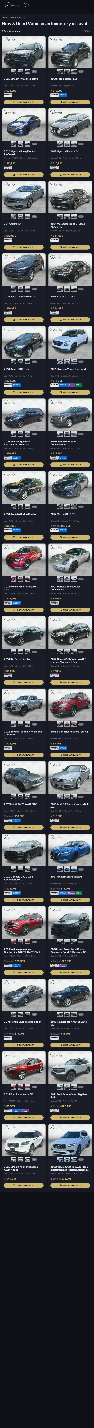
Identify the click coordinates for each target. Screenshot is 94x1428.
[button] (24, 70)
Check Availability (25, 102)
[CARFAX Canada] (8, 95)
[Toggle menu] (87, 5)
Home (4, 17)
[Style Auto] (16, 5)
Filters (87, 31)
